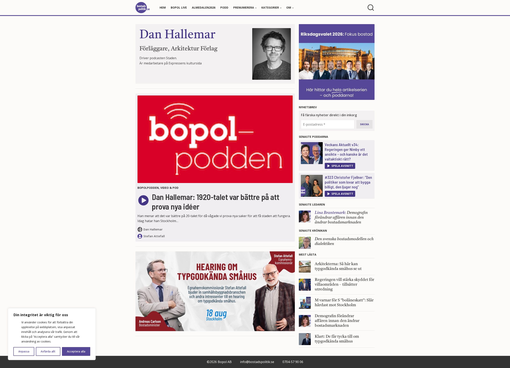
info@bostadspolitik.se (257, 362)
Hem (163, 7)
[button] (340, 166)
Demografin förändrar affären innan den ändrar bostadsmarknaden (341, 217)
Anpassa (23, 351)
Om (288, 7)
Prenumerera (243, 7)
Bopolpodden (148, 188)
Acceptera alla (76, 351)
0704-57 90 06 (292, 362)
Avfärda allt (48, 351)
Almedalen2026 (203, 7)
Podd (224, 7)
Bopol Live (179, 7)
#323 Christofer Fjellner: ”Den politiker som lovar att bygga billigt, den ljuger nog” (348, 182)
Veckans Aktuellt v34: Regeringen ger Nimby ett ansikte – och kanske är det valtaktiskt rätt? (346, 151)
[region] (52, 334)
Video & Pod (169, 188)
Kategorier (270, 7)
